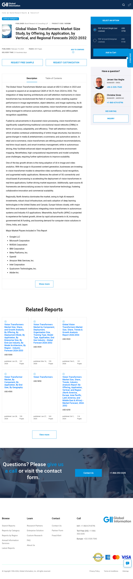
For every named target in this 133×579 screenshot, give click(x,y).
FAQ (28, 540)
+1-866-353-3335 (118, 472)
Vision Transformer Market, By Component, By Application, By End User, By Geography (13, 382)
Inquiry (110, 118)
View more (44, 434)
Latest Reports (8, 548)
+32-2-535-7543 (114, 87)
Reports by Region (10, 535)
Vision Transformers (43, 376)
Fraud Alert (56, 535)
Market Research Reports (18, 13)
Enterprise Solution (35, 530)
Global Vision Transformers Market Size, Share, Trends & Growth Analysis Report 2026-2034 (72, 329)
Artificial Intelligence (10, 19)
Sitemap (125, 571)
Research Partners (35, 526)
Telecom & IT (34, 13)
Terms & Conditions (111, 571)
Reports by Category (10, 530)
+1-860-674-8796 (115, 102)
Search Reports (8, 526)
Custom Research (34, 535)
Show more (44, 284)
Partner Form (57, 530)
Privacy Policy (94, 571)
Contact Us (89, 472)
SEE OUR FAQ (110, 111)
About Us (31, 545)
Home (4, 13)
